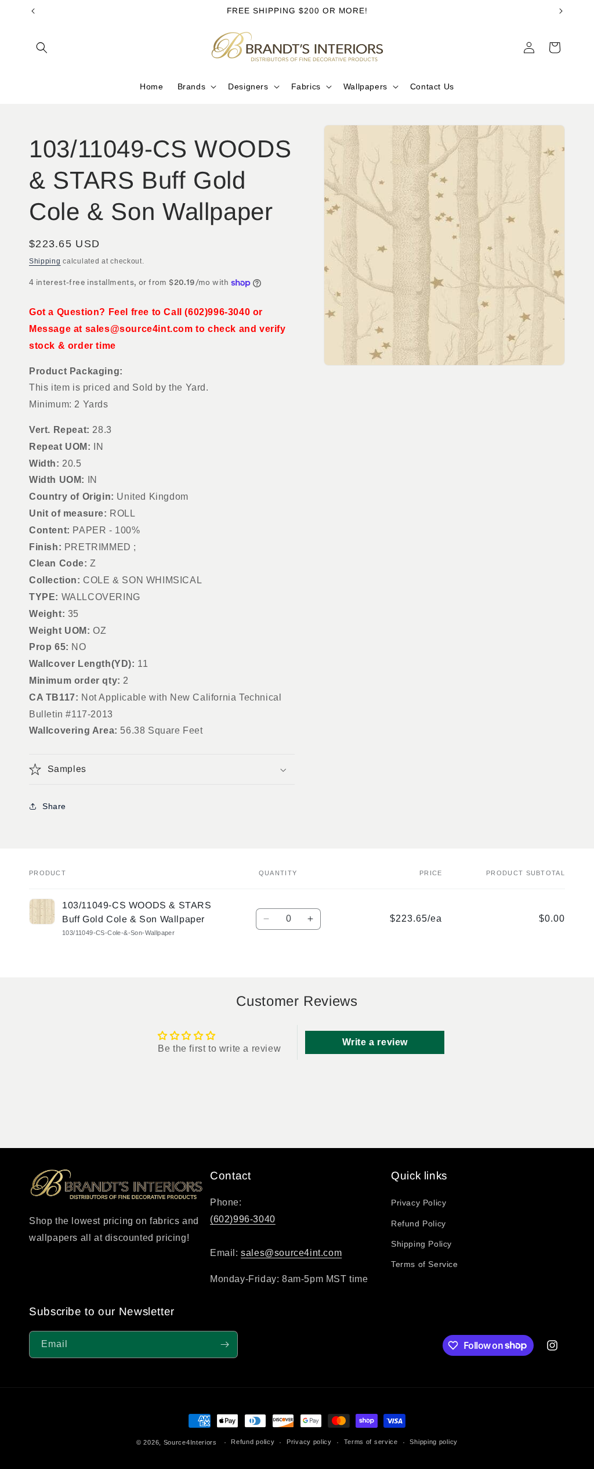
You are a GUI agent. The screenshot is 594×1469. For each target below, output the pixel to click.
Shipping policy (434, 1441)
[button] (42, 47)
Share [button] (54, 806)
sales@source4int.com (291, 1253)
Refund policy (252, 1441)
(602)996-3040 (243, 1219)
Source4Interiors (190, 1442)
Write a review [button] (375, 1042)
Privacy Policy (418, 1202)
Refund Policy (418, 1223)
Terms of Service (424, 1264)
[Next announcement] (561, 11)
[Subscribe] (224, 1344)
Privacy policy (309, 1441)
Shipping (45, 261)
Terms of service (371, 1441)
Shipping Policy (421, 1243)
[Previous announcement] (33, 11)
